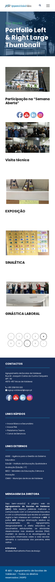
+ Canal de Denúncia (15, 433)
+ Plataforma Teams (15, 430)
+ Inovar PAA (11, 427)
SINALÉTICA (15, 262)
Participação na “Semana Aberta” (27, 101)
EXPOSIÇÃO (15, 211)
